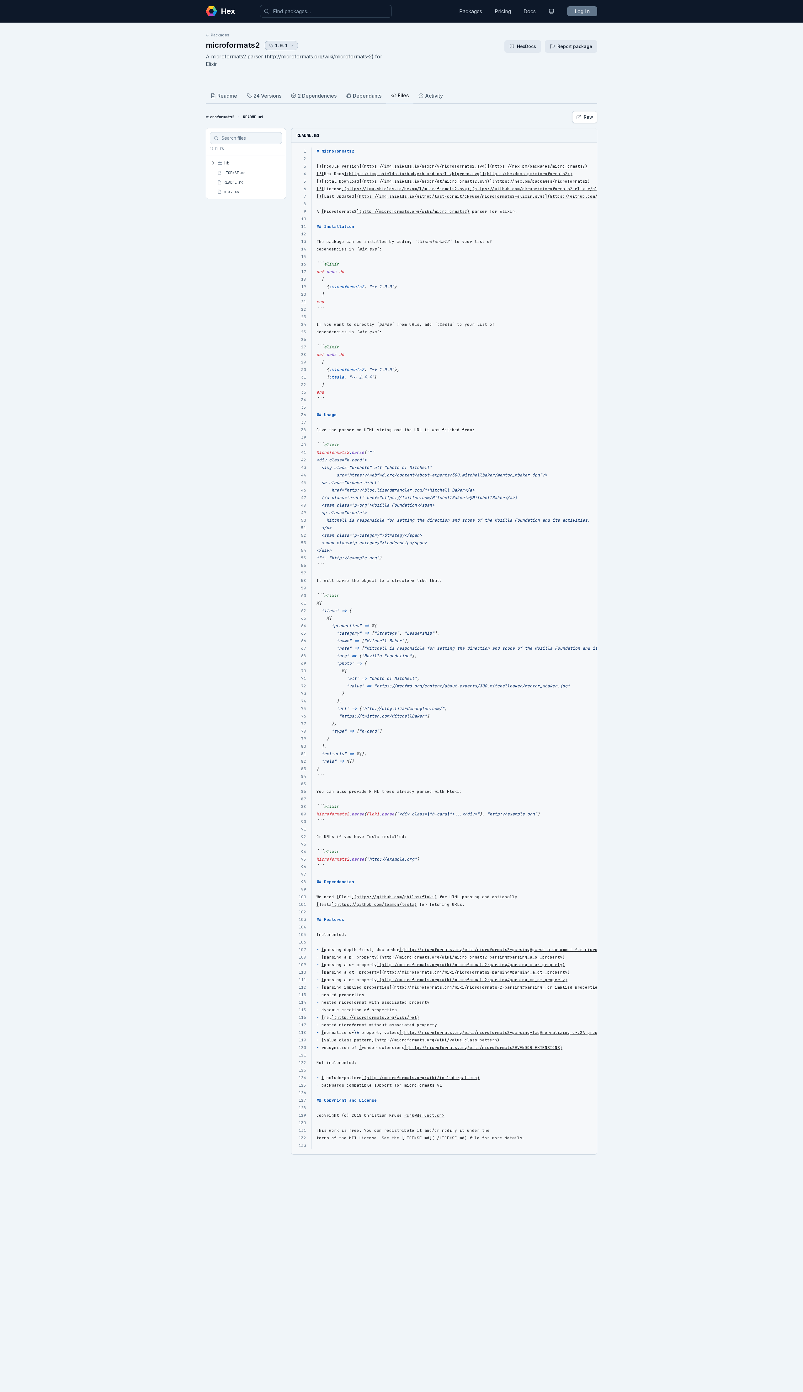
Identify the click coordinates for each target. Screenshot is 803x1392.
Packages (470, 11)
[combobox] (326, 11)
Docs (530, 11)
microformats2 (233, 45)
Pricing (503, 11)
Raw (588, 117)
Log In (582, 11)
